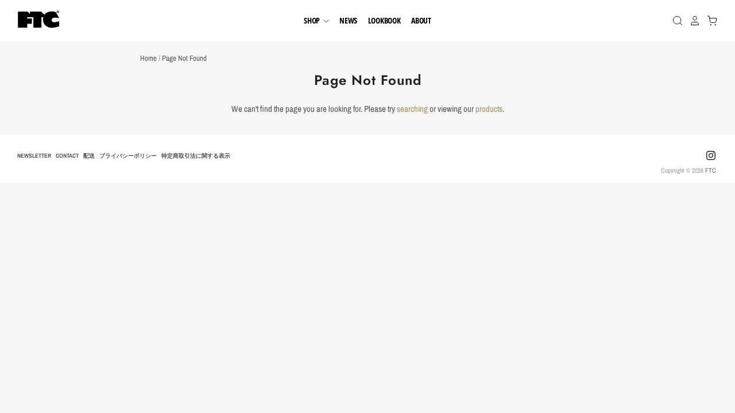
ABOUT (421, 20)
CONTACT (67, 155)
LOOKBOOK (384, 20)
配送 (89, 155)
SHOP (313, 20)
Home (148, 58)
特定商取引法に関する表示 (195, 155)
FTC (710, 170)
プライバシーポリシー (128, 155)
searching (412, 109)
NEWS (348, 20)
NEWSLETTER (34, 155)
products (488, 109)
